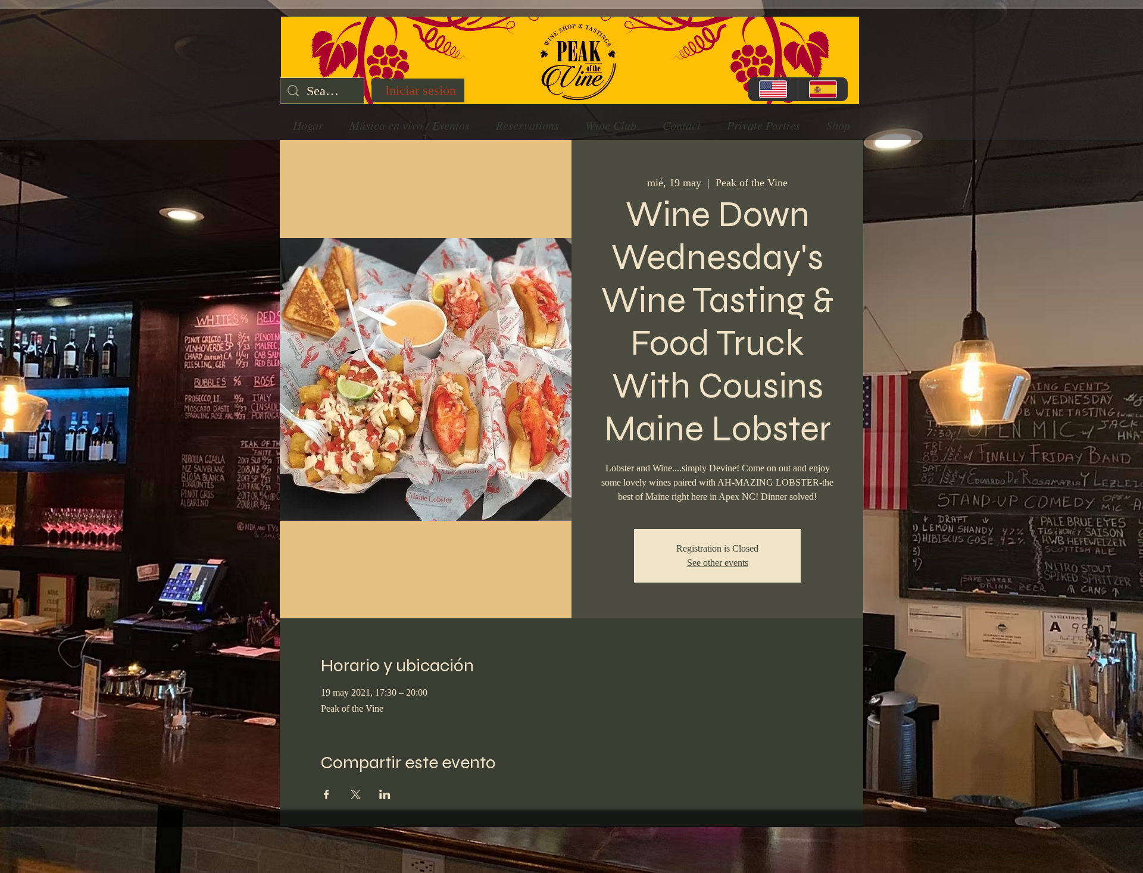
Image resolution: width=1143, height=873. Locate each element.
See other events (717, 563)
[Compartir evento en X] (355, 794)
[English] (773, 89)
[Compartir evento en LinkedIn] (385, 794)
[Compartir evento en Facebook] (326, 794)
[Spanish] (823, 89)
